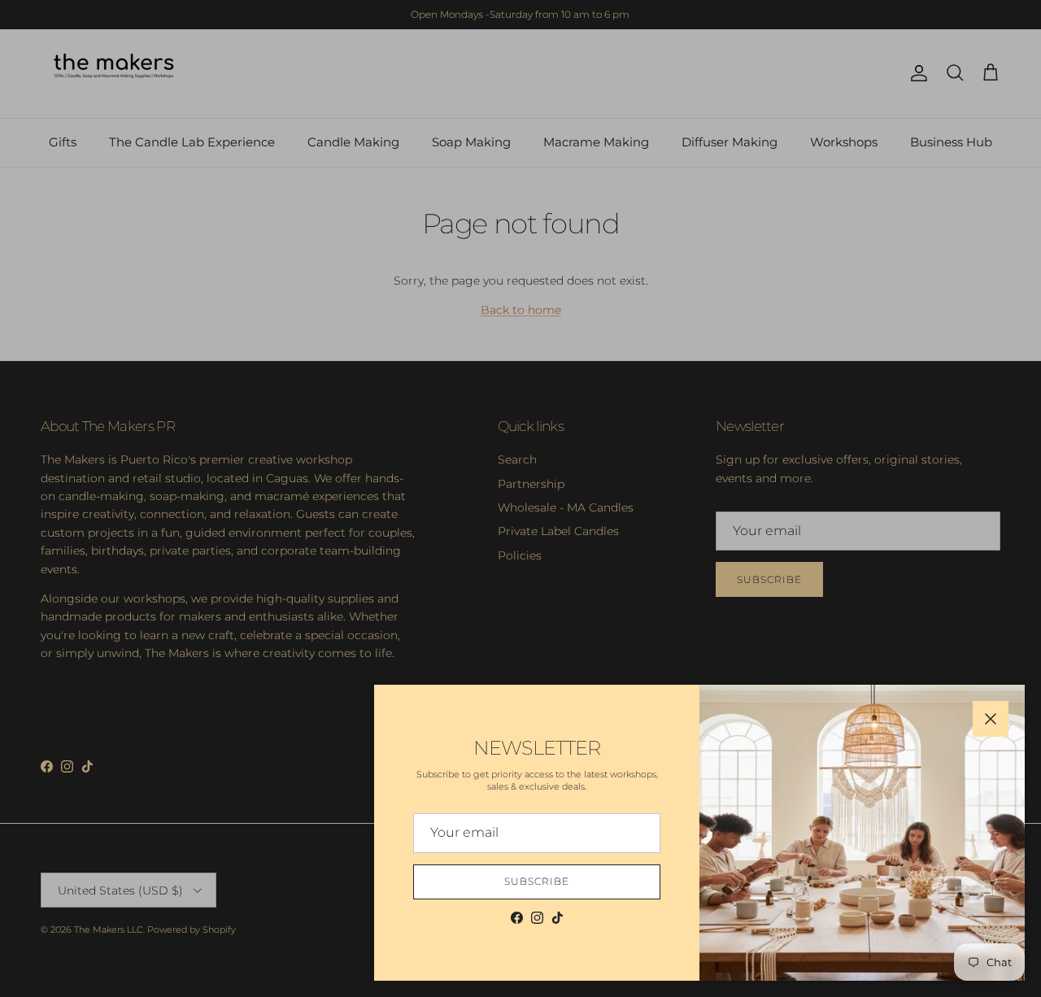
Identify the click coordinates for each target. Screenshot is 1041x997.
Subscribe (536, 881)
